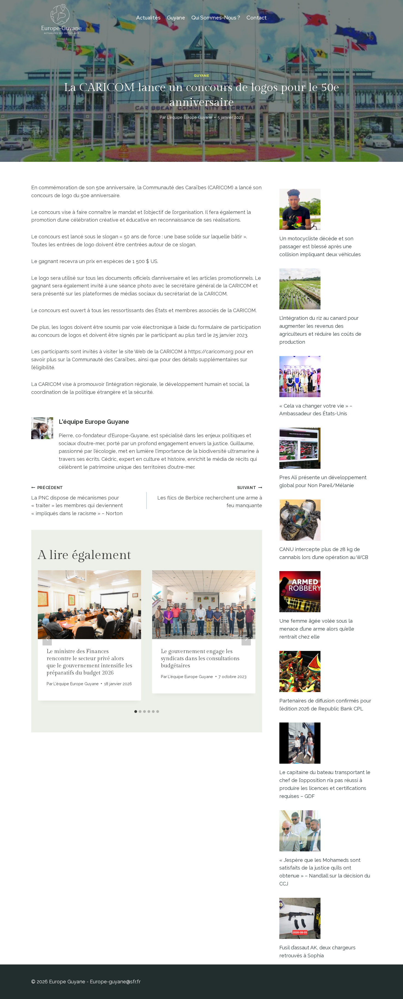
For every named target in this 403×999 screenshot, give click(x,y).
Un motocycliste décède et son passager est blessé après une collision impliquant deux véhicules (320, 246)
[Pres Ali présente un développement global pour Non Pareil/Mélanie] (325, 448)
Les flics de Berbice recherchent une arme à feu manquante (209, 497)
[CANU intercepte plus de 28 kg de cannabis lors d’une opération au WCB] (325, 520)
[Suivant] (246, 638)
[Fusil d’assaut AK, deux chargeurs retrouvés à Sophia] (325, 918)
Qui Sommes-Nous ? (215, 17)
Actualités (148, 17)
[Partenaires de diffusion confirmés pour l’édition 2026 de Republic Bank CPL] (325, 671)
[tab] (135, 711)
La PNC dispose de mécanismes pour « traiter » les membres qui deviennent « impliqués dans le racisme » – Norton (77, 500)
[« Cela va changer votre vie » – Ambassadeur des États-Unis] (325, 376)
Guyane (176, 17)
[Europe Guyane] (61, 18)
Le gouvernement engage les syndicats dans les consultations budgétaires (200, 658)
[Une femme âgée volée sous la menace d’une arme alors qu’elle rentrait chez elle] (325, 591)
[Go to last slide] (47, 638)
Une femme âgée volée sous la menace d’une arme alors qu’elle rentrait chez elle (316, 629)
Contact (256, 17)
